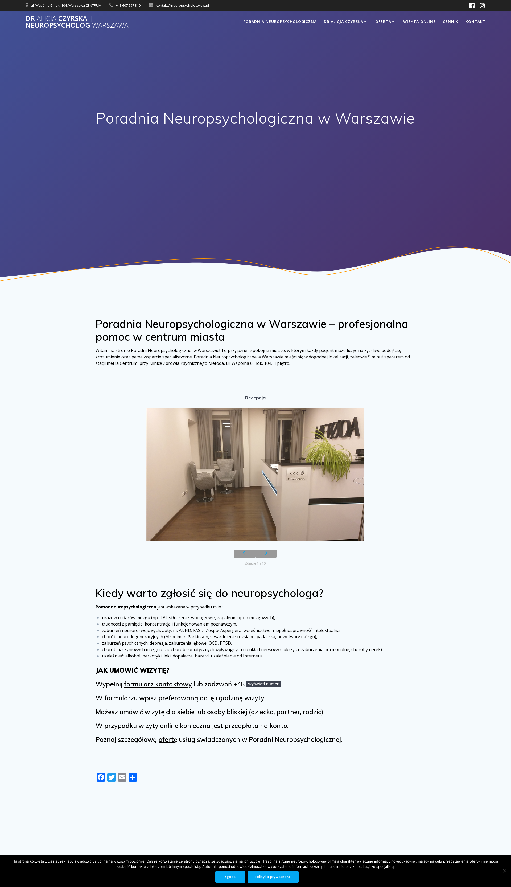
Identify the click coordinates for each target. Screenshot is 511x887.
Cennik (450, 21)
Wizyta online (419, 21)
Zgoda (230, 876)
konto (278, 726)
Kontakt (475, 21)
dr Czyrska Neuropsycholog (77, 21)
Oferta (383, 21)
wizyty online (158, 726)
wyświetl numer (263, 683)
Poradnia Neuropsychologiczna (280, 21)
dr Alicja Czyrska (343, 21)
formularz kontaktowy (158, 684)
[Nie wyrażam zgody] (504, 870)
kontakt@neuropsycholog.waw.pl (182, 5)
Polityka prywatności (273, 876)
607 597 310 (131, 5)
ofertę (168, 739)
